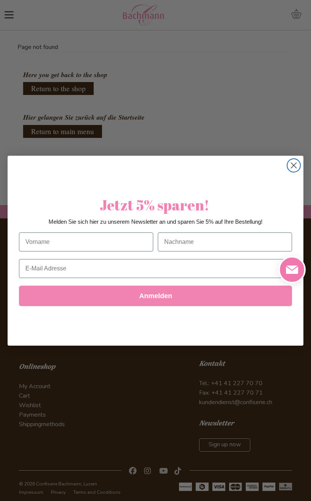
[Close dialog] (293, 165)
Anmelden (155, 296)
